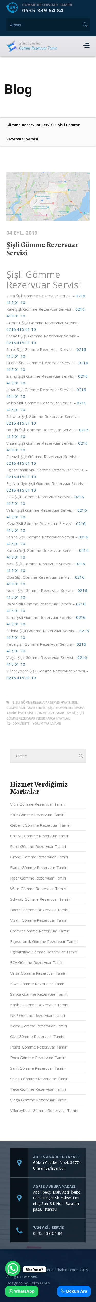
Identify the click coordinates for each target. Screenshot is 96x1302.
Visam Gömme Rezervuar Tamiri (38, 920)
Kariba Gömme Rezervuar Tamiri (39, 1004)
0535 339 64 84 (42, 10)
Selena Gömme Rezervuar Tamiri (39, 1078)
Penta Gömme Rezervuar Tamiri (38, 1047)
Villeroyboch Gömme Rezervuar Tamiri (44, 1110)
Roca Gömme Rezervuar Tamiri (38, 1057)
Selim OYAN (40, 1283)
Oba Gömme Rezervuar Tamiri (37, 1036)
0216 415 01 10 (21, 329)
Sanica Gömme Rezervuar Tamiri (39, 994)
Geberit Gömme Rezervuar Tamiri (40, 825)
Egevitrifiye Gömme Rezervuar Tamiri (43, 951)
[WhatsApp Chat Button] (12, 1268)
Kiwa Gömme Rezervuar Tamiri (37, 983)
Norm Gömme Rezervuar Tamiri (38, 1025)
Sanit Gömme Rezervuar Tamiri (37, 1068)
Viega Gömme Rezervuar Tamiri (38, 1099)
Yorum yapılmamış (47, 723)
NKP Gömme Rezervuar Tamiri (37, 1015)
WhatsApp (24, 1291)
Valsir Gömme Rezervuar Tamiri (38, 973)
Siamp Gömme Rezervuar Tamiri (38, 867)
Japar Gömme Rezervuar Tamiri (38, 878)
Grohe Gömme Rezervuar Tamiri (39, 856)
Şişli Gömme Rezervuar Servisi (42, 249)
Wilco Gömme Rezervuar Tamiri (38, 888)
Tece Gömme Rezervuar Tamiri (38, 1089)
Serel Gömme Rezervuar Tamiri (38, 846)
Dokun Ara (76, 1291)
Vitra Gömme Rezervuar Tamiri (37, 804)
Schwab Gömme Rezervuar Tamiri (40, 899)
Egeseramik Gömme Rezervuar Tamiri (44, 941)
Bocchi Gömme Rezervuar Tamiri (39, 909)
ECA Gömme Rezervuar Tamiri (37, 962)
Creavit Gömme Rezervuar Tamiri (39, 835)
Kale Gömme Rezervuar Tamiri (37, 814)
